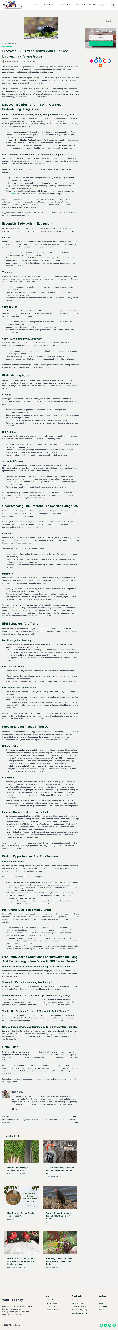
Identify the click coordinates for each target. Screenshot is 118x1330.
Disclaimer (76, 1300)
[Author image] (3, 61)
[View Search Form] (113, 5)
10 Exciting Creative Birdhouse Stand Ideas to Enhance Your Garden (59, 1261)
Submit (101, 43)
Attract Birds (81, 5)
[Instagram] (109, 1325)
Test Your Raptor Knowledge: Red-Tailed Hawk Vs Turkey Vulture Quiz (58, 1216)
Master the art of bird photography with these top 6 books (20, 1119)
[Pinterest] (114, 1325)
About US (93, 5)
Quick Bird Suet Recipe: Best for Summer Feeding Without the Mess (60, 1170)
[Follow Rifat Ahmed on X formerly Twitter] (17, 1109)
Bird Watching (49, 5)
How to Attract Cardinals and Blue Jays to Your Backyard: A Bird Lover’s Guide (20, 1261)
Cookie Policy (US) (79, 1310)
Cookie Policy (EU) (79, 1313)
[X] (105, 1325)
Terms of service (79, 1306)
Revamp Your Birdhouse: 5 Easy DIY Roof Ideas (62, 1119)
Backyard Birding (65, 5)
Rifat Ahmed (11, 61)
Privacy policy (77, 1303)
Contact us (104, 5)
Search (108, 21)
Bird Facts (50, 1300)
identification (11, 194)
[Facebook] (101, 1325)
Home (101, 1300)
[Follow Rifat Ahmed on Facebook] (13, 1109)
